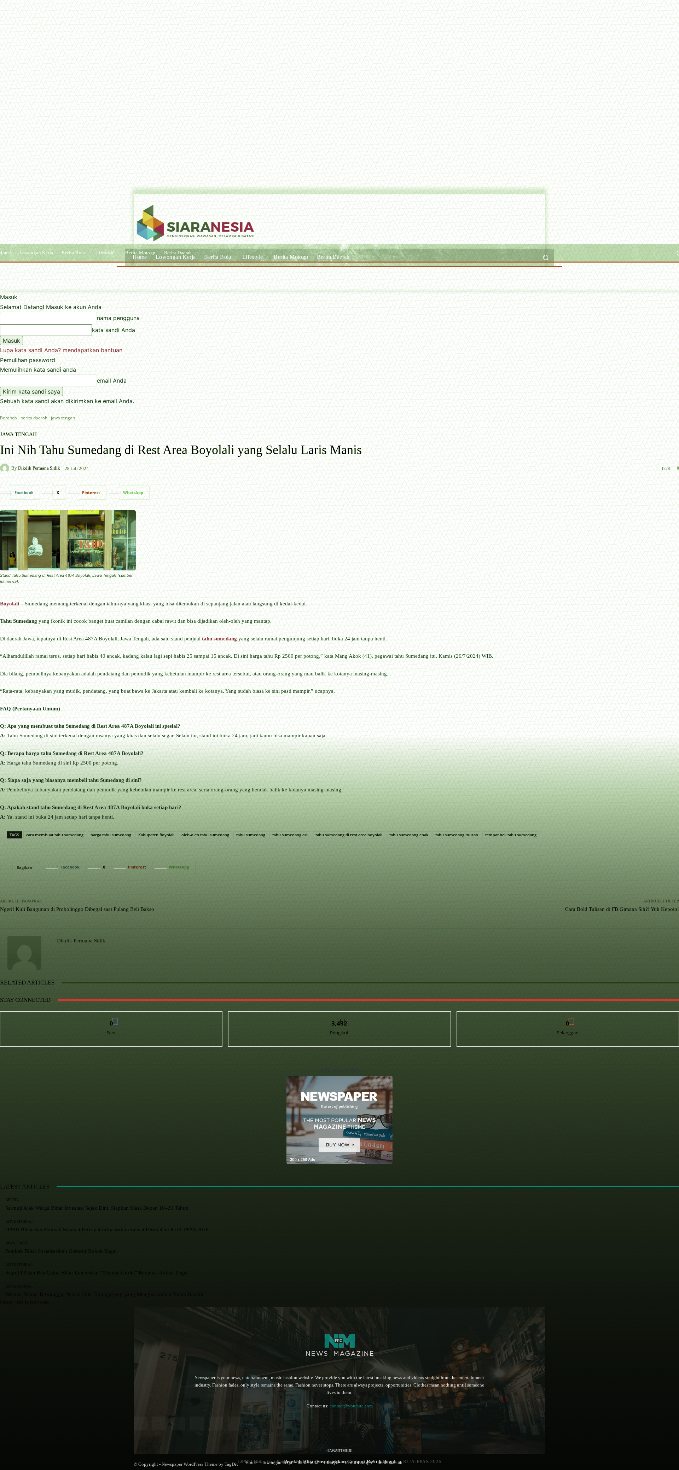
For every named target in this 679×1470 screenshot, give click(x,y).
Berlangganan (567, 1016)
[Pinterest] (197, 1423)
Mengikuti (339, 1016)
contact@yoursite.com (351, 1405)
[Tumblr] (216, 1423)
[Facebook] (140, 1423)
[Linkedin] (178, 1423)
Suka (111, 1016)
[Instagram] (159, 1423)
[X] (235, 1423)
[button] (545, 257)
